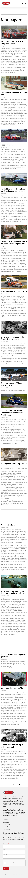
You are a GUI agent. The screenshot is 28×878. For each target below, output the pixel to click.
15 (19, 784)
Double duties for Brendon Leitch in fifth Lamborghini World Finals (12, 412)
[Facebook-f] (19, 3)
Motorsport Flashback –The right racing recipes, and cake (13, 592)
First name (6, 843)
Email (4, 849)
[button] (16, 3)
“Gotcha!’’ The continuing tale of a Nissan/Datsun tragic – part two (14, 243)
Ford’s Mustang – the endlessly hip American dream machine (13, 190)
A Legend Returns (8, 525)
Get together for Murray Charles (14, 463)
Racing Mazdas (7, 145)
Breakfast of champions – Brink (14, 291)
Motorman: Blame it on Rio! (12, 688)
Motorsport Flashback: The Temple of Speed (12, 42)
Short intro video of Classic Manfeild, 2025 (12, 384)
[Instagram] (22, 3)
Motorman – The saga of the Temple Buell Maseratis (12, 338)
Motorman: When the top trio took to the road (12, 746)
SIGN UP (6, 868)
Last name (6, 854)
